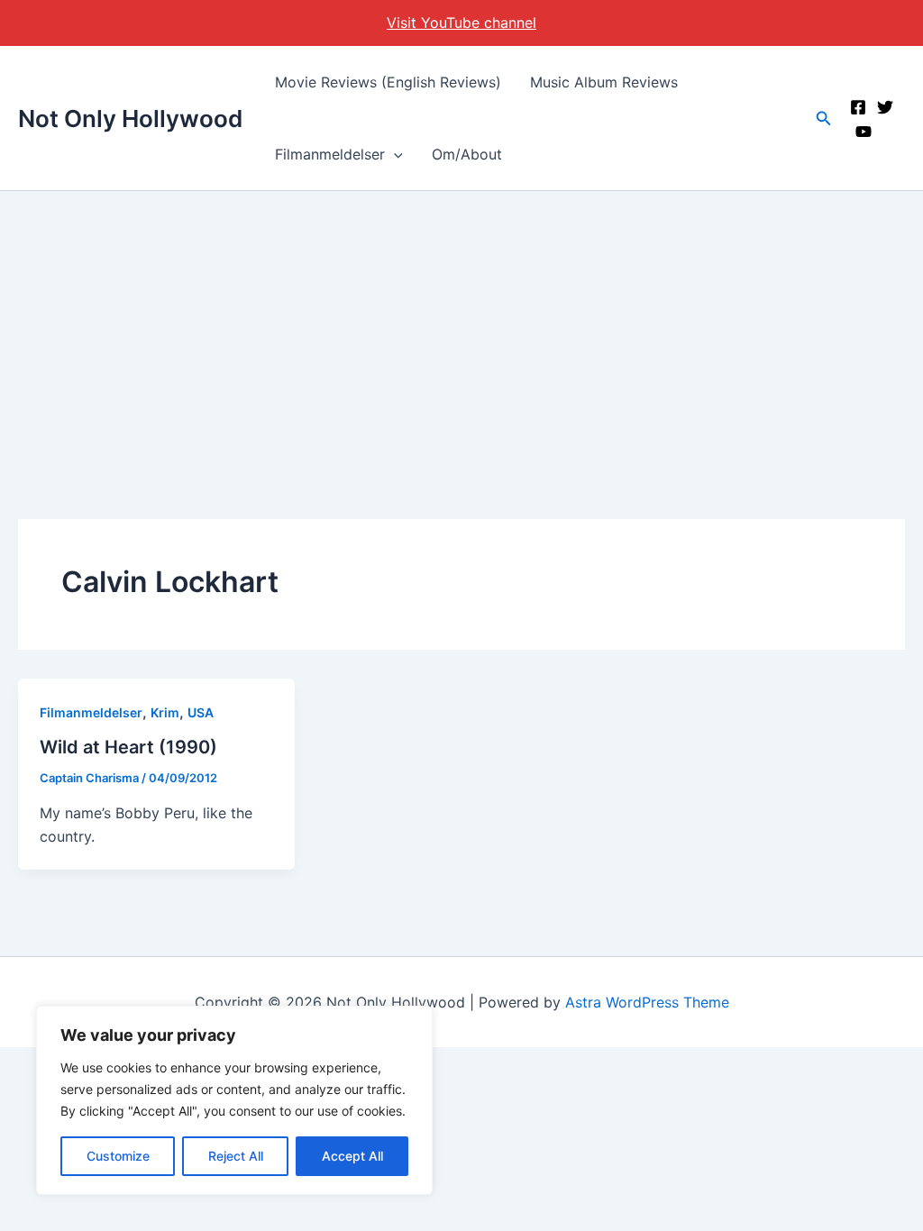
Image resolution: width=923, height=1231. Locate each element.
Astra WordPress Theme (647, 1002)
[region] (234, 1100)
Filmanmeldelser (330, 154)
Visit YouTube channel (461, 23)
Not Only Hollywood (130, 118)
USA (200, 712)
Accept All (352, 1155)
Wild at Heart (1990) (128, 747)
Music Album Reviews (604, 82)
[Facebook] (858, 107)
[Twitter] (885, 107)
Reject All (235, 1155)
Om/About (467, 154)
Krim (165, 712)
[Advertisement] (461, 326)
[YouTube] (863, 131)
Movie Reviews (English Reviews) (388, 82)
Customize (118, 1155)
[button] (394, 154)
